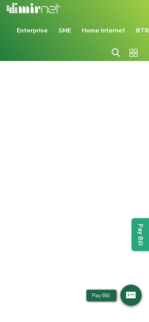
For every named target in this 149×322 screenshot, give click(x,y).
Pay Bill (140, 235)
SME (64, 30)
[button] (131, 295)
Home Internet (103, 30)
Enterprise (32, 30)
